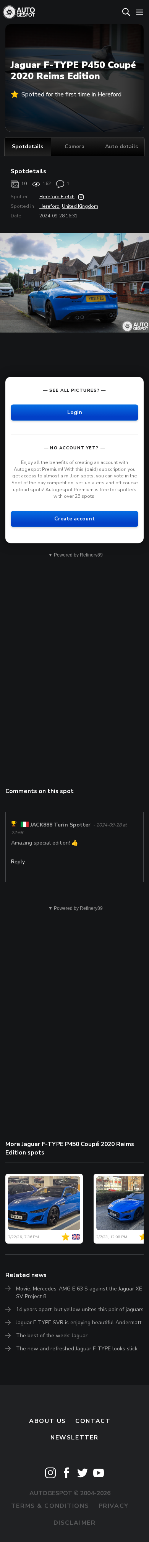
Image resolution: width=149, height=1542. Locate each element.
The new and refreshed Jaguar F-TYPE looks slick (77, 1348)
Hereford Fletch (56, 197)
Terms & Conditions (50, 1506)
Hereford (49, 206)
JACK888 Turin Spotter (60, 824)
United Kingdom (80, 206)
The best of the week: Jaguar (51, 1335)
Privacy (114, 1506)
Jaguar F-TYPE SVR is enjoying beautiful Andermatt (78, 1322)
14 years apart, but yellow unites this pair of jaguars (80, 1309)
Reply (18, 861)
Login (74, 412)
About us (47, 1421)
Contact (92, 1421)
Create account (74, 518)
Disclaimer (74, 1523)
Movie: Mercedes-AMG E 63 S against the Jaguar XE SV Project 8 (79, 1292)
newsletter (74, 1437)
